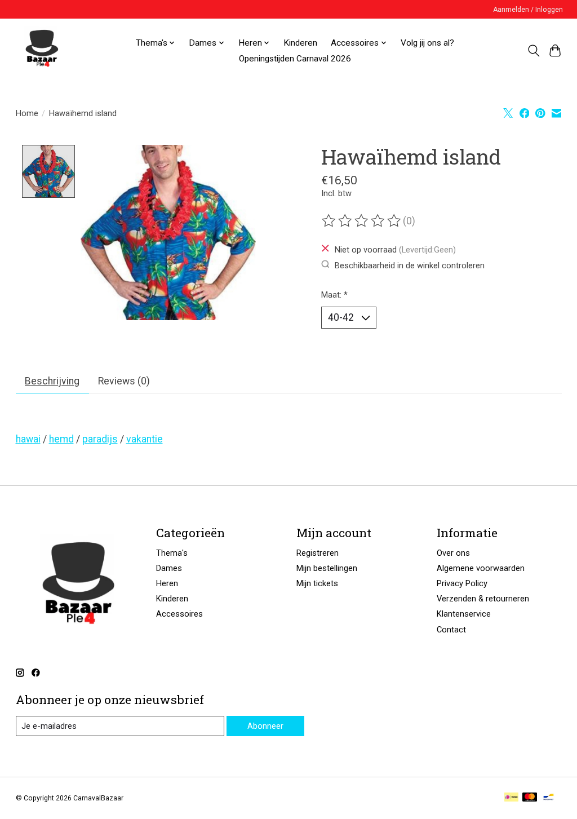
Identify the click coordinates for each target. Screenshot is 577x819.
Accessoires (179, 614)
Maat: (334, 295)
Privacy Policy (462, 583)
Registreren (317, 553)
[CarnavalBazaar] (42, 51)
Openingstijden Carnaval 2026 (295, 59)
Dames (169, 568)
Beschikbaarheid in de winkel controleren (410, 265)
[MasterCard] (529, 798)
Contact (451, 630)
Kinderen (300, 43)
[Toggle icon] (533, 51)
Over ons (453, 553)
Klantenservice (464, 614)
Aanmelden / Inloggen (528, 10)
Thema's (172, 553)
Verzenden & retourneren (483, 599)
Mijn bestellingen (326, 568)
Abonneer (265, 726)
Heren (167, 583)
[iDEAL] (511, 798)
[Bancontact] (549, 798)
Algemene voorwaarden (481, 568)
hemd (61, 439)
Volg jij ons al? (427, 43)
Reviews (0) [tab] (124, 381)
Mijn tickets (317, 583)
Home (27, 113)
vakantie (144, 439)
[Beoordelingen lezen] (362, 221)
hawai (28, 439)
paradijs (100, 439)
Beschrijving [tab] (52, 381)
